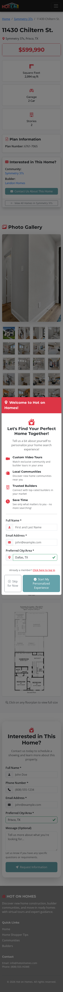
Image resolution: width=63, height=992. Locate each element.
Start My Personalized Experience (41, 583)
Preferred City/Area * (20, 550)
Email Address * (16, 535)
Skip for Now (13, 583)
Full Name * (14, 520)
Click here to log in (44, 570)
